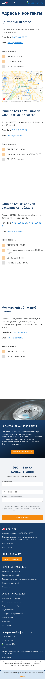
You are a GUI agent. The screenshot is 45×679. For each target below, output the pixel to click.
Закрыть (22, 667)
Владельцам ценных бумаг (12, 606)
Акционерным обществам (11, 598)
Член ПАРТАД (7, 547)
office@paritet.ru (15, 43)
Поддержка (6, 587)
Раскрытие (6, 622)
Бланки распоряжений (10, 583)
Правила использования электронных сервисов (19, 579)
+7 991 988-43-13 (19, 332)
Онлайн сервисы (8, 618)
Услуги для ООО (8, 610)
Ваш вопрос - (12, 496)
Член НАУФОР (7, 543)
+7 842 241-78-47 (19, 130)
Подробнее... (22, 674)
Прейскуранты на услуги (11, 571)
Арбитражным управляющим (12, 614)
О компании (6, 625)
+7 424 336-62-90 (19, 223)
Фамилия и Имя (7, 481)
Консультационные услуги (11, 602)
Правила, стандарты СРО (11, 575)
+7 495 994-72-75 (19, 37)
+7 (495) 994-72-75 (8, 637)
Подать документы (22, 452)
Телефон (5, 489)
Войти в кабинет (12, 559)
